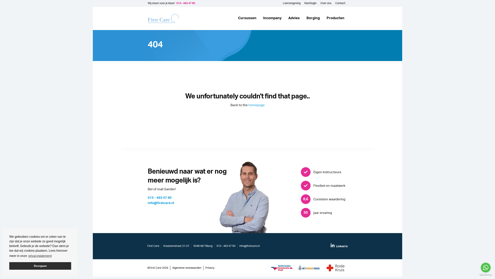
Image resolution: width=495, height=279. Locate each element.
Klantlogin (310, 3)
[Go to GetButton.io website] (486, 275)
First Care (153, 246)
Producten (335, 18)
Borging (313, 18)
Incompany (272, 18)
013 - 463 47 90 (185, 3)
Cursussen (247, 18)
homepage (256, 105)
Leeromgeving (291, 3)
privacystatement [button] (40, 255)
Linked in (341, 246)
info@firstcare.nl (161, 203)
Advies (294, 18)
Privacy (209, 268)
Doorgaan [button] (40, 265)
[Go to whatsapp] (486, 267)
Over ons (325, 3)
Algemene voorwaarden (186, 268)
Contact (340, 3)
